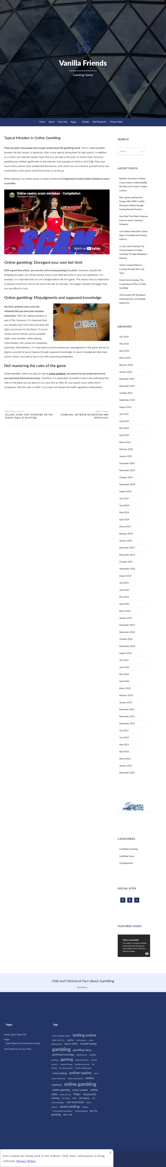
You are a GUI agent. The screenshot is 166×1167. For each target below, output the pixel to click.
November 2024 (127, 470)
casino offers (71, 1044)
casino (70, 1040)
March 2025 (125, 442)
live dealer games (66, 1068)
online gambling (57, 374)
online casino (80, 1073)
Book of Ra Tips (58, 1040)
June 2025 (124, 421)
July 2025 (124, 414)
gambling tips (82, 1055)
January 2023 (125, 618)
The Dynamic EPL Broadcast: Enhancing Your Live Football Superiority (132, 299)
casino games (81, 1040)
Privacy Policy (116, 122)
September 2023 (127, 569)
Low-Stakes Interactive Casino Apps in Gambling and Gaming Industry (133, 236)
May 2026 (124, 344)
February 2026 (126, 365)
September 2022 (127, 646)
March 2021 (125, 759)
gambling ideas (82, 1050)
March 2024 (125, 527)
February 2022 (126, 695)
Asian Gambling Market (61, 1036)
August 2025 (125, 407)
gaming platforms (82, 1060)
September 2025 (127, 400)
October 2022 (126, 639)
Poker (77, 1094)
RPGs (74, 1098)
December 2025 (127, 379)
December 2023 (127, 548)
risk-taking (66, 1098)
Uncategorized (126, 863)
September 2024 (127, 485)
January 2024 (125, 541)
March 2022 (125, 688)
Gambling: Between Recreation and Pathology (85, 416)
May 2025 (124, 428)
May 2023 (124, 597)
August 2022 (125, 653)
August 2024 (125, 492)
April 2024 (124, 520)
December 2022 (127, 625)
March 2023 (125, 611)
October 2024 (126, 478)
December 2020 (127, 773)
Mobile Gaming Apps (83, 1068)
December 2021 (127, 710)
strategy (85, 1107)
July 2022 (124, 660)
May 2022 (124, 674)
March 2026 (125, 358)
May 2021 (124, 745)
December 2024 (127, 463)
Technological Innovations (62, 1111)
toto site (67, 1115)
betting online (84, 1035)
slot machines (75, 1102)
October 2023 (126, 562)
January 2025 (125, 456)
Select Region (12, 1044)
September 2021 (127, 724)
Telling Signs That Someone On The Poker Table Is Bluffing (29, 416)
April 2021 (124, 752)
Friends (85, 122)
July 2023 (124, 583)
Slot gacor (84, 1098)
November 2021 (127, 717)
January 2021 (125, 766)
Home (42, 122)
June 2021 (124, 738)
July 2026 (124, 337)
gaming (67, 1059)
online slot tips (65, 1095)
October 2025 (126, 393)
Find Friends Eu (100, 122)
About (51, 122)
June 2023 (124, 590)
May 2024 (124, 513)
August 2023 (125, 576)
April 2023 (124, 604)
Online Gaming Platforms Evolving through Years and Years (131, 269)
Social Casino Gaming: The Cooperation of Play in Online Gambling (132, 284)
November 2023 (127, 555)
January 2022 (125, 703)
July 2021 (124, 731)
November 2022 (127, 632)
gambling (61, 1049)
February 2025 (126, 449)
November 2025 (127, 386)
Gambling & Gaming (128, 849)
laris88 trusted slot (82, 1064)
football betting (88, 1044)
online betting (59, 1073)
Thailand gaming (81, 1111)
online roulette (80, 1090)
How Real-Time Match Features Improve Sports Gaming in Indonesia (133, 220)
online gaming (61, 1090)
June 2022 (124, 667)
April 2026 (124, 351)
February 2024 (126, 534)
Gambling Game (126, 856)
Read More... (83, 987)
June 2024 (124, 506)
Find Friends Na (26, 1044)
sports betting (69, 1106)
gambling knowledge (63, 1055)
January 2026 (125, 372)
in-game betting (66, 1064)
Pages (73, 122)
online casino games (75, 1078)
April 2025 (124, 435)
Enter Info (62, 122)
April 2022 (124, 681)
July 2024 (124, 499)
